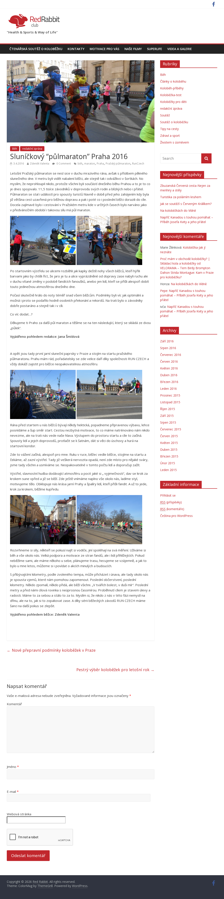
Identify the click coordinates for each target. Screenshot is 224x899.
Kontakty (76, 49)
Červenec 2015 (170, 429)
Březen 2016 (169, 382)
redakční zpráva (32, 149)
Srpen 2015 (168, 422)
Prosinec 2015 (170, 395)
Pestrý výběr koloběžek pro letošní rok (115, 669)
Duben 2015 (168, 449)
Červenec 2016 (170, 355)
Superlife (154, 49)
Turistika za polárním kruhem (180, 197)
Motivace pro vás (104, 49)
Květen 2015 (169, 443)
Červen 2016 (169, 361)
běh (80, 163)
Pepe (163, 291)
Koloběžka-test (171, 95)
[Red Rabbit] (34, 15)
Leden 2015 (168, 470)
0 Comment (63, 163)
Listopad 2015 (170, 402)
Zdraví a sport (170, 135)
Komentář (14, 704)
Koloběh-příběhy (172, 88)
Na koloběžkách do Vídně (178, 210)
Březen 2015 (169, 456)
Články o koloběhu (173, 81)
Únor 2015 (167, 463)
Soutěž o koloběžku (174, 122)
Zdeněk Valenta (39, 163)
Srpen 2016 (168, 348)
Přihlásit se (168, 495)
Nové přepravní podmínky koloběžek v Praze (51, 650)
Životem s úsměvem (174, 142)
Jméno (13, 766)
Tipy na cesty (169, 129)
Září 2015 (167, 416)
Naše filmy (133, 49)
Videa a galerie (179, 49)
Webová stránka (19, 814)
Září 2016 (167, 341)
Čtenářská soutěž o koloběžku (35, 49)
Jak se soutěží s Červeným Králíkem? (186, 204)
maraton (89, 163)
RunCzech (138, 163)
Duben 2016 (168, 375)
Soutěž (165, 115)
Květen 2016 (169, 368)
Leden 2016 (168, 388)
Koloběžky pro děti (173, 102)
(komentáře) (172, 509)
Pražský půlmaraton (118, 163)
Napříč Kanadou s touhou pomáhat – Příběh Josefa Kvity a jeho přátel (186, 295)
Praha (100, 163)
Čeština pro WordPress (176, 516)
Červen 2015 (169, 436)
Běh (14, 149)
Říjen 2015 (167, 409)
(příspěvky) (171, 502)
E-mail (13, 791)
